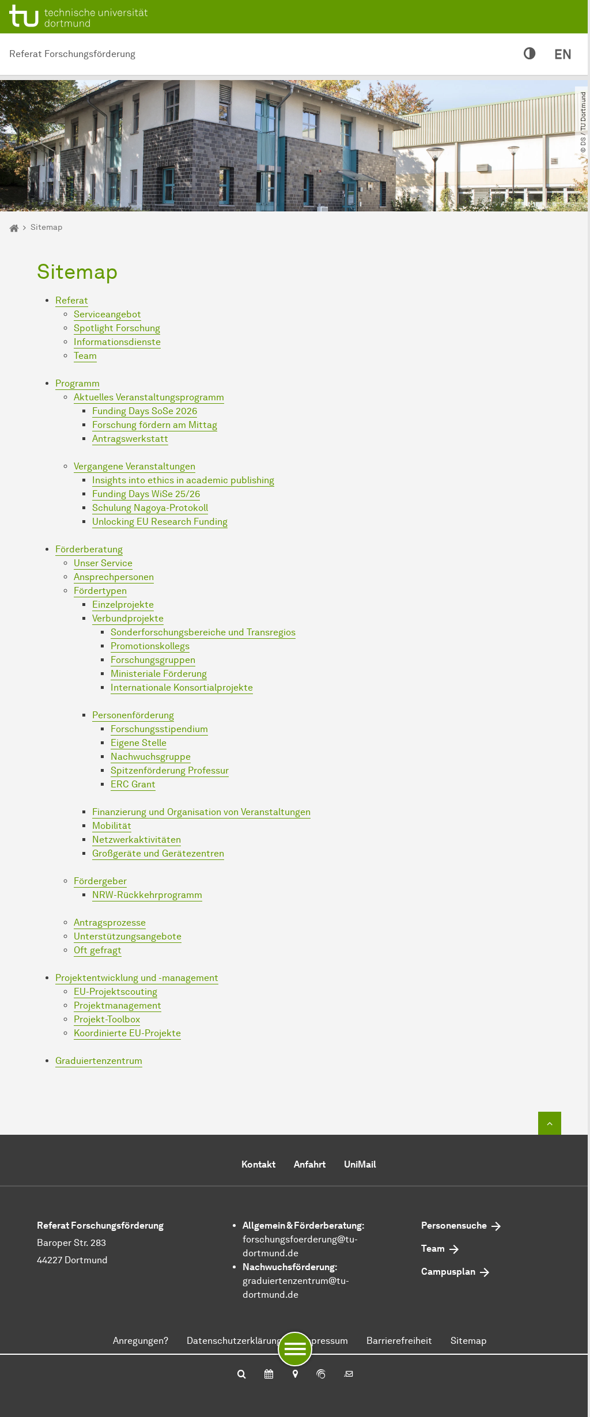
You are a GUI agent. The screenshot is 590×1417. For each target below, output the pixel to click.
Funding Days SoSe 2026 (144, 411)
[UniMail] (348, 1375)
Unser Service (103, 563)
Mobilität (111, 825)
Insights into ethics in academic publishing (183, 480)
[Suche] (241, 1375)
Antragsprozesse (110, 922)
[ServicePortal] (321, 1375)
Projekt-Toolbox (107, 1019)
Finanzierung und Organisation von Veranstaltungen (201, 811)
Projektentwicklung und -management (136, 977)
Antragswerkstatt (130, 438)
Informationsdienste (117, 341)
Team (85, 355)
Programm (77, 383)
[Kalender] (268, 1375)
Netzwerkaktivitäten (136, 839)
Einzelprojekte (123, 604)
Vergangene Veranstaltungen (134, 466)
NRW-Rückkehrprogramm (147, 894)
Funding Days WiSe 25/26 (146, 493)
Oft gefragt (98, 950)
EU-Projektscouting (115, 991)
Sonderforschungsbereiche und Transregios (203, 632)
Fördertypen (100, 590)
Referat (71, 300)
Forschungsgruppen (153, 659)
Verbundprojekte (128, 618)
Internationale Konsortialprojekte (182, 687)
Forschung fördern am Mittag (154, 424)
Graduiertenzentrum (98, 1060)
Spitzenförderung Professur (170, 770)
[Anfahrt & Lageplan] (294, 1375)
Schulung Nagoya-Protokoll (150, 507)
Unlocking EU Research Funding (160, 521)
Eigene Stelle (139, 742)
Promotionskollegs (150, 646)
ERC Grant (133, 784)
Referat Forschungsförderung (72, 53)
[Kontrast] (530, 54)
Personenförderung (133, 715)
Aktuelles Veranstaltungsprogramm (149, 397)
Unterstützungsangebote (127, 936)
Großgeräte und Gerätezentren (158, 853)
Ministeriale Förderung (159, 673)
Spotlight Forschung (117, 328)
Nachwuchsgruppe (151, 756)
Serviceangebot (107, 314)
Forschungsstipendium (159, 728)
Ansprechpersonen (114, 576)
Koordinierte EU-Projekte (127, 1033)
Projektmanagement (117, 1005)
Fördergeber (100, 881)
